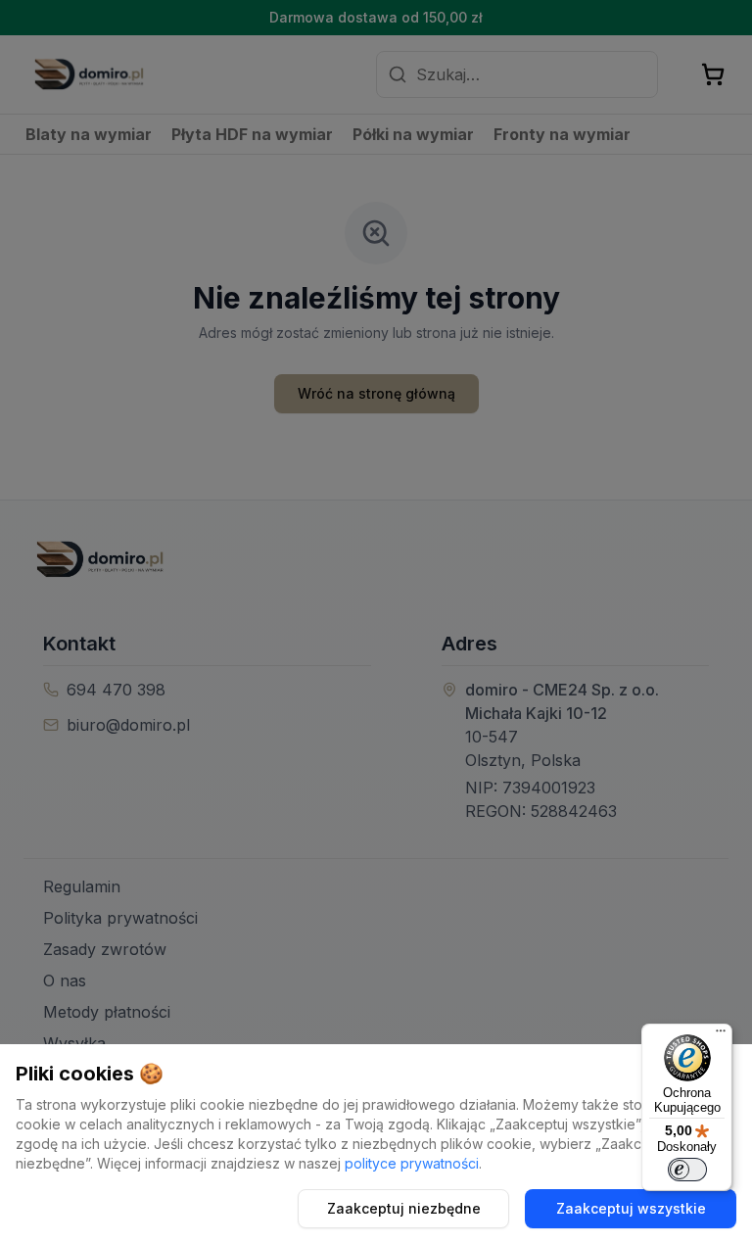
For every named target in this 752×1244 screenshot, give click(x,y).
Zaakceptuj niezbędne (404, 1208)
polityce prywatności (412, 1163)
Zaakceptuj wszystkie (631, 1208)
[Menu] (720, 1035)
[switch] (687, 1169)
